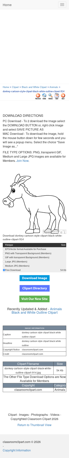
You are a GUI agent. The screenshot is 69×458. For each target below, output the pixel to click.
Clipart (15, 87)
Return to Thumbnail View (34, 425)
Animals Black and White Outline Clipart (37, 310)
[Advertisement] (34, 47)
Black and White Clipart (34, 87)
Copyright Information (17, 450)
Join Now (22, 160)
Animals (53, 87)
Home (7, 4)
